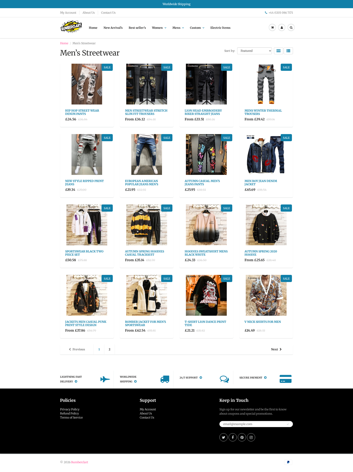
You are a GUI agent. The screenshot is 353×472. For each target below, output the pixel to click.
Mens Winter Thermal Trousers (263, 112)
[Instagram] (251, 437)
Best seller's (137, 28)
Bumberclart (79, 462)
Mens (176, 28)
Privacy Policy (69, 409)
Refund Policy (69, 413)
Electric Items (220, 28)
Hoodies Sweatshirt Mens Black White (206, 253)
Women (157, 28)
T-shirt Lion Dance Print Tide (205, 323)
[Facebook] (233, 437)
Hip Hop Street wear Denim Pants (82, 112)
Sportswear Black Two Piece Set (84, 253)
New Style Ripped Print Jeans (84, 182)
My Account (68, 12)
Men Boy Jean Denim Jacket (261, 182)
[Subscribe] (287, 424)
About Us (89, 12)
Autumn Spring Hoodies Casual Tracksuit (144, 253)
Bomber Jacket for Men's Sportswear (145, 323)
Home (93, 28)
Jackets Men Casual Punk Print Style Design (85, 323)
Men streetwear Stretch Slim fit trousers (146, 112)
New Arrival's (113, 28)
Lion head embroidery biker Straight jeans (203, 112)
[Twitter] (223, 437)
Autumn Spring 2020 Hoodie (261, 253)
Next (274, 349)
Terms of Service (71, 417)
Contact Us (108, 12)
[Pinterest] (242, 437)
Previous (79, 349)
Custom (195, 28)
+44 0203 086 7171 (280, 12)
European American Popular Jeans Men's (141, 182)
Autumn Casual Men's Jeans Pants (202, 182)
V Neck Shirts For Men (263, 322)
